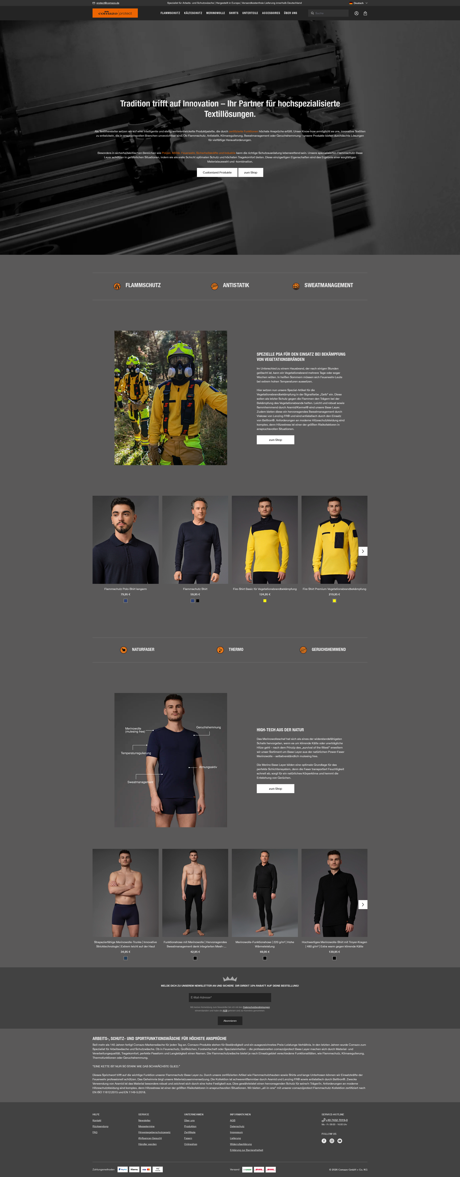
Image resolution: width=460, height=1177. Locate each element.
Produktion (190, 1126)
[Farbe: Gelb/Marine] (264, 600)
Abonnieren (230, 1020)
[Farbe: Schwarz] (197, 600)
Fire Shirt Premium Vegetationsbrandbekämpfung (334, 588)
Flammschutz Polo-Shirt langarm (125, 588)
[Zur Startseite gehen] (115, 14)
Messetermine (146, 1126)
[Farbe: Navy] (125, 958)
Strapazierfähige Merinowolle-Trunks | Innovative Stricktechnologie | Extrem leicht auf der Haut (125, 944)
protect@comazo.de (107, 2)
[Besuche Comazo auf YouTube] (339, 1141)
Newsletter (144, 1120)
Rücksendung (100, 1126)
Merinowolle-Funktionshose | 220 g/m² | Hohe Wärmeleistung (265, 944)
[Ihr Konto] (356, 13)
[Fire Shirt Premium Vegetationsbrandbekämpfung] (335, 540)
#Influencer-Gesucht (150, 1138)
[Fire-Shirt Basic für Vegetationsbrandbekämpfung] (265, 540)
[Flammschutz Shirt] (195, 540)
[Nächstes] (362, 551)
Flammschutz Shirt (195, 588)
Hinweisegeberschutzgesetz (154, 1132)
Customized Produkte (217, 172)
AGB (225, 1010)
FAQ (95, 1132)
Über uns (189, 1120)
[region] (230, 551)
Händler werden (147, 1144)
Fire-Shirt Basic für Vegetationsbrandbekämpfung (265, 588)
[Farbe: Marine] (125, 600)
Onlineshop (190, 1144)
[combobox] (330, 13)
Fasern (188, 1138)
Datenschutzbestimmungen (256, 1007)
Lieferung (235, 1138)
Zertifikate (190, 1132)
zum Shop (250, 172)
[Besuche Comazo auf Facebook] (324, 1141)
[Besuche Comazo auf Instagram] (332, 1141)
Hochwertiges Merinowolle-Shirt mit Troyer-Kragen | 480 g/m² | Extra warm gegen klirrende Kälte (334, 944)
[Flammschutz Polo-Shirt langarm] (126, 540)
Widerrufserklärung (241, 1144)
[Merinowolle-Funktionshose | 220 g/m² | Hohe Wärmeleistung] (265, 893)
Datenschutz (237, 1126)
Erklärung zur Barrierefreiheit (246, 1150)
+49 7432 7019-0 (337, 1120)
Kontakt (97, 1120)
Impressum (236, 1132)
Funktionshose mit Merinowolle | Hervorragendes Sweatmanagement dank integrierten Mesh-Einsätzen (195, 944)
